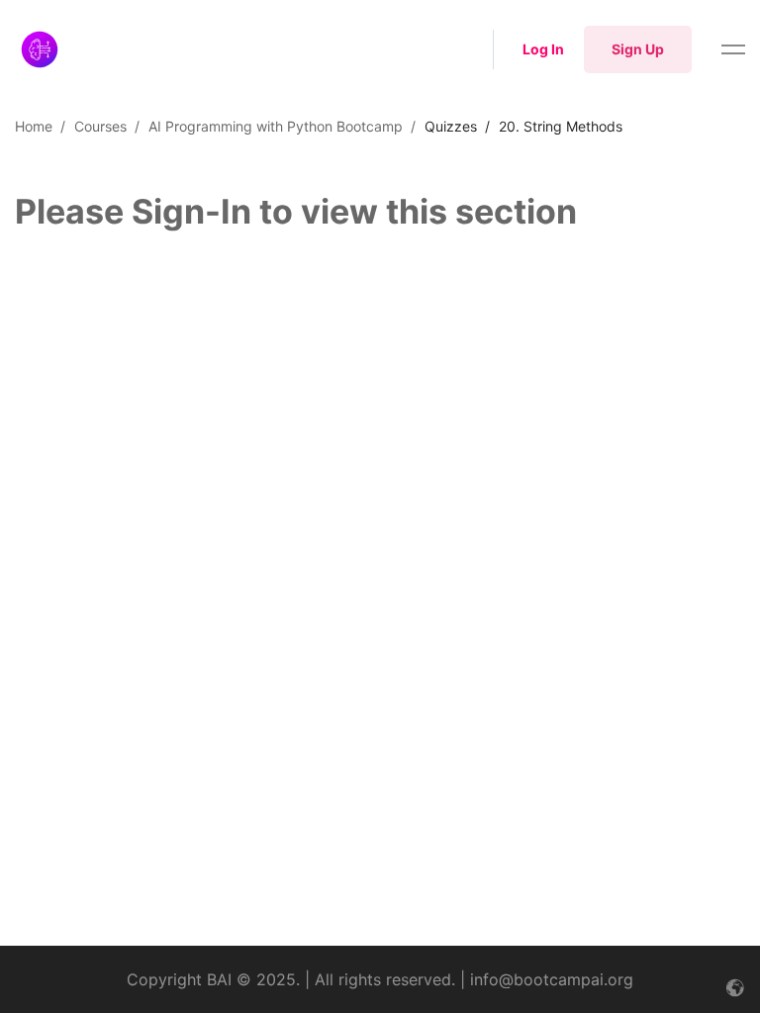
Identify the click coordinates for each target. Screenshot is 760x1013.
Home (33, 126)
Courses (100, 126)
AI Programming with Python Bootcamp (275, 126)
